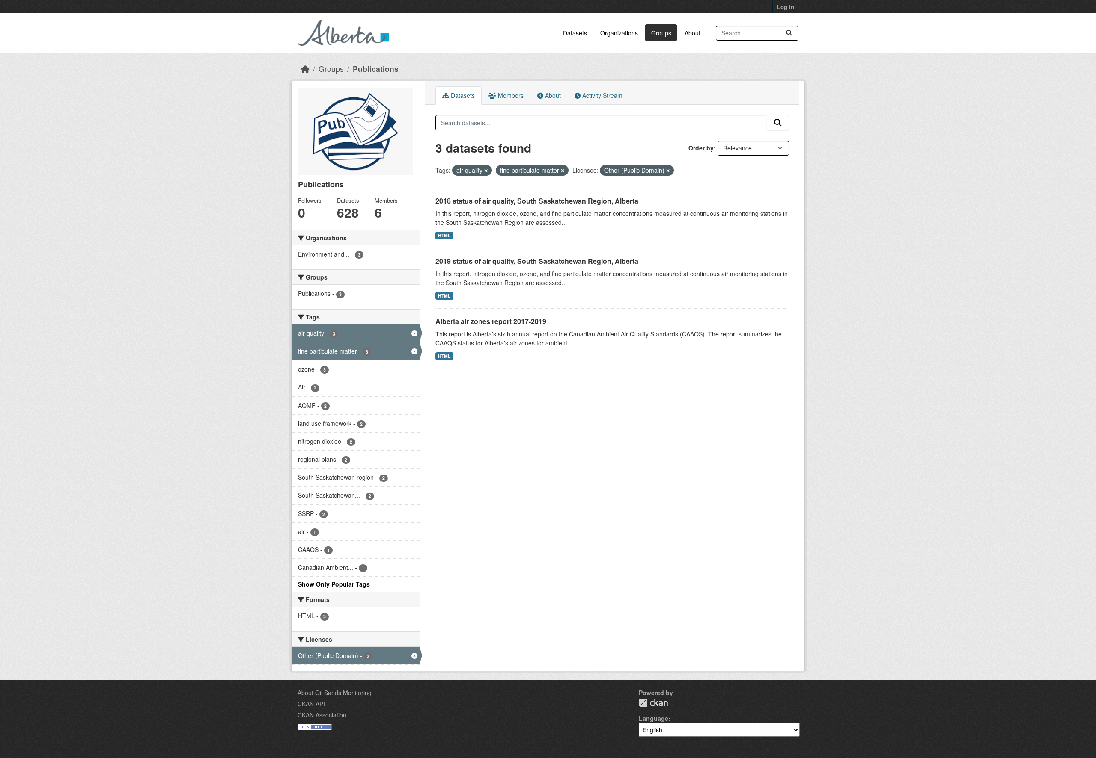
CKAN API (311, 703)
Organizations (619, 33)
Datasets (575, 33)
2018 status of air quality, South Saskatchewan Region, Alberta (536, 201)
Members (510, 95)
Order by (701, 148)
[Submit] (789, 33)
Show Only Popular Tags (334, 584)
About (692, 33)
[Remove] (486, 170)
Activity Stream (601, 95)
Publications (376, 68)
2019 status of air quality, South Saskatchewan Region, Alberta (536, 261)
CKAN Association (322, 715)
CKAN (653, 702)
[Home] (305, 68)
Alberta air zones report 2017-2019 (490, 321)
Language (653, 718)
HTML (444, 235)
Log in (785, 7)
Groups (661, 33)
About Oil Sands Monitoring (335, 692)
